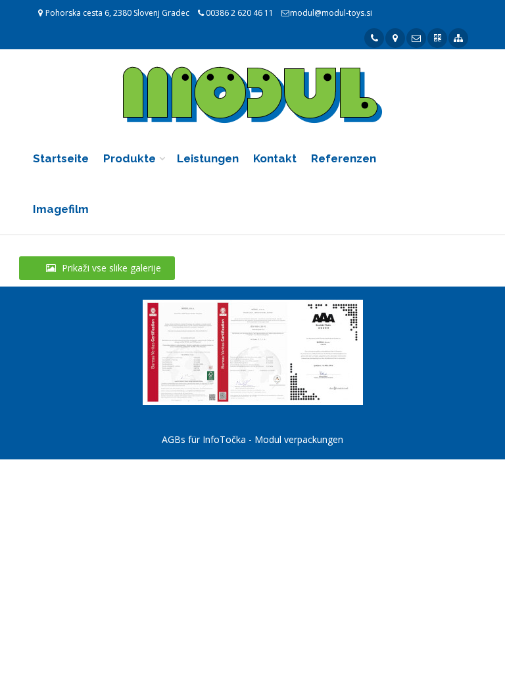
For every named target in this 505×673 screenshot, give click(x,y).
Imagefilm (61, 209)
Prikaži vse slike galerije (110, 268)
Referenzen (343, 158)
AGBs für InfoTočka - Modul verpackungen (252, 439)
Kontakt (275, 158)
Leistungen (208, 158)
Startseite (61, 158)
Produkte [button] (129, 158)
